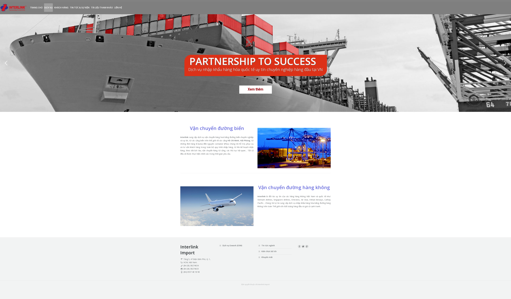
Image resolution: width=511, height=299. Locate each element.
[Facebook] (299, 246)
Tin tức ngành (268, 245)
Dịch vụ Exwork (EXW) (232, 245)
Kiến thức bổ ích (269, 251)
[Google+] (306, 246)
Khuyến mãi (267, 257)
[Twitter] (303, 246)
